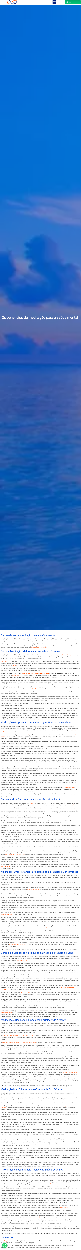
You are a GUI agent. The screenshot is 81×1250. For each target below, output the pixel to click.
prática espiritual (25, 992)
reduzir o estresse (69, 787)
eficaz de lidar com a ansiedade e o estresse (35, 673)
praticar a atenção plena (69, 1072)
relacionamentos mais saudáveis (15, 854)
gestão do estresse (6, 914)
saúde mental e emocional (39, 647)
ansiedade (5, 661)
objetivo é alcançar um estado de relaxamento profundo (19, 1042)
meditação (5, 1241)
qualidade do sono (21, 960)
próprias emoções (35, 1217)
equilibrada (33, 689)
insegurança (64, 1207)
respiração (15, 675)
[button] (54, 2)
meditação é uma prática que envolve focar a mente (17, 1035)
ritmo (14, 665)
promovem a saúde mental (39, 928)
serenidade (12, 891)
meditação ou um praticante (17, 944)
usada (31, 803)
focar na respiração (33, 889)
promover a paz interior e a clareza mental (62, 655)
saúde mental (25, 735)
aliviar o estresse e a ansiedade (43, 1184)
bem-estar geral (5, 866)
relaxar (21, 762)
